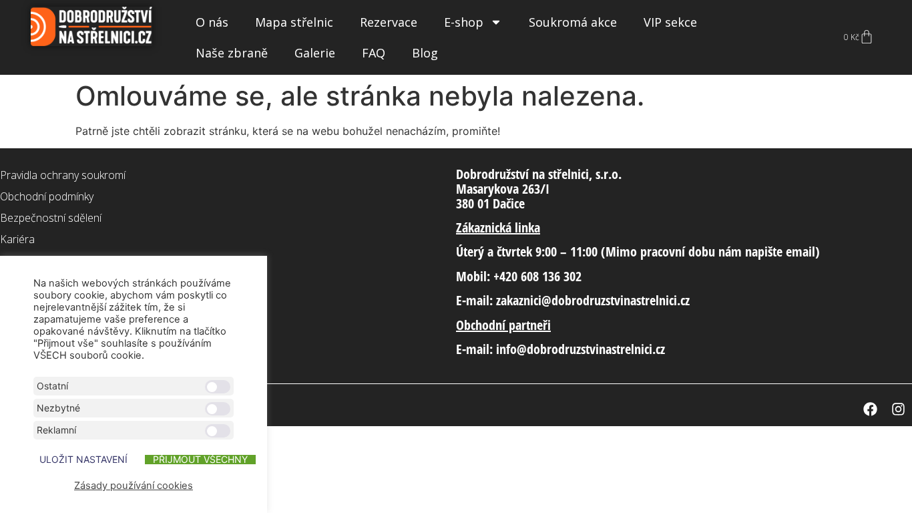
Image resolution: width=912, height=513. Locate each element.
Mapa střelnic (294, 22)
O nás (212, 22)
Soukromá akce (573, 22)
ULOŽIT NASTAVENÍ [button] (83, 459)
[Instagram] (898, 409)
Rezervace (388, 22)
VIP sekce (670, 22)
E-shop (463, 22)
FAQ (373, 53)
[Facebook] (870, 409)
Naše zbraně (232, 53)
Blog (425, 53)
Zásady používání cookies (133, 486)
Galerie (314, 53)
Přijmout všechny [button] (200, 459)
